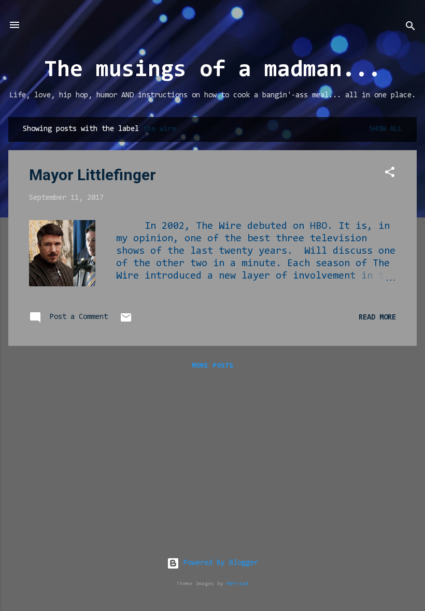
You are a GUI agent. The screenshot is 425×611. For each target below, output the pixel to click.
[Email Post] (126, 322)
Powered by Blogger (218, 563)
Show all (385, 129)
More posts (212, 366)
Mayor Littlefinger (92, 175)
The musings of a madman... (212, 70)
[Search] (410, 28)
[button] (390, 174)
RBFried (237, 584)
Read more (377, 318)
